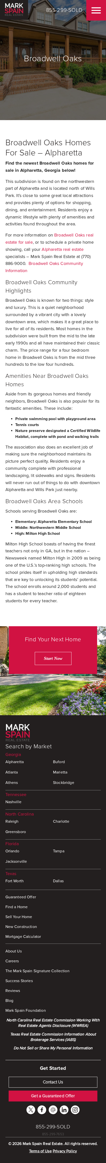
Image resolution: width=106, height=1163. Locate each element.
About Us (13, 951)
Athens (11, 782)
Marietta (60, 772)
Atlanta (11, 772)
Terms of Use (40, 1151)
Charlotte (61, 821)
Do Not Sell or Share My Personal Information (53, 1048)
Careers (12, 961)
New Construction (21, 926)
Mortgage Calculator (23, 936)
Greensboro (15, 831)
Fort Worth (14, 881)
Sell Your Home (18, 916)
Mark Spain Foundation (25, 1010)
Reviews (12, 990)
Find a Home (16, 907)
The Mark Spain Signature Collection (37, 971)
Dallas (58, 881)
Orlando (12, 851)
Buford (59, 761)
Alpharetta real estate (62, 249)
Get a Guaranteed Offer (53, 1095)
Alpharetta (14, 761)
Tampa (58, 851)
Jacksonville (16, 861)
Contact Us (53, 1082)
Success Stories (19, 980)
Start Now (53, 658)
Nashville (13, 801)
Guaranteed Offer (20, 897)
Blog (9, 1000)
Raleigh (12, 821)
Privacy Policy (65, 1151)
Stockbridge (63, 782)
